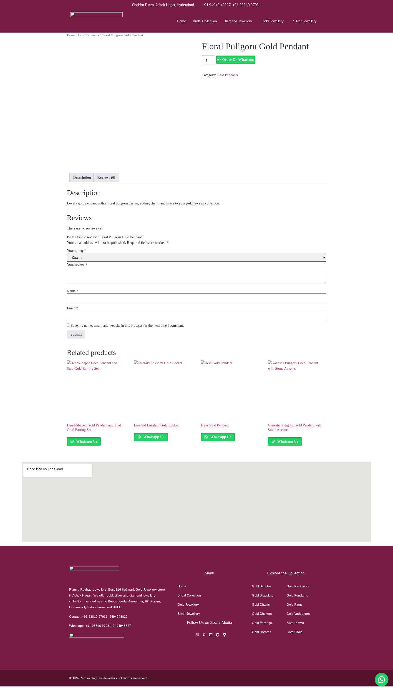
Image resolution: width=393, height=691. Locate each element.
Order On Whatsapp (238, 59)
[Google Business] (217, 635)
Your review (77, 264)
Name (72, 291)
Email (72, 308)
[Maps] (224, 635)
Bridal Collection (205, 21)
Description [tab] (82, 177)
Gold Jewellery (273, 21)
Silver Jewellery (305, 21)
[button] (381, 679)
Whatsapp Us (86, 441)
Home (181, 21)
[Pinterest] (204, 635)
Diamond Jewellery (238, 21)
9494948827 (118, 616)
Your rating (76, 250)
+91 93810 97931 (246, 5)
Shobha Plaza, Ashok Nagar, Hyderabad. (163, 5)
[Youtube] (211, 635)
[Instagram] (197, 635)
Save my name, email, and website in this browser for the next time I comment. (127, 325)
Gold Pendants (88, 35)
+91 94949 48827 (216, 5)
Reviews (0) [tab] (106, 177)
